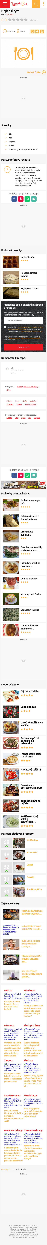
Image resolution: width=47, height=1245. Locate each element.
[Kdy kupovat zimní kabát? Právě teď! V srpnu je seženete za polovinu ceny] (13, 1067)
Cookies (11, 1234)
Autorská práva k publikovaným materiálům (23, 1228)
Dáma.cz (9, 1025)
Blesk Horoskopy (13, 1130)
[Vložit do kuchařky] (32, 31)
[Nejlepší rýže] (23, 68)
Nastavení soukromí (23, 1234)
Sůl (29, 418)
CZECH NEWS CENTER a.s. (29, 1225)
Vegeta (37, 418)
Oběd (24, 401)
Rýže (9, 390)
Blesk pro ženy (32, 1025)
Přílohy (9, 401)
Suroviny (6, 125)
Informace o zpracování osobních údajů (22, 1232)
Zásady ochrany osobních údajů (30, 338)
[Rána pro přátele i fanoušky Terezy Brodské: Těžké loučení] (13, 996)
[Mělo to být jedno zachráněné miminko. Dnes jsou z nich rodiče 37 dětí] (33, 1102)
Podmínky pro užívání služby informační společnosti (24, 1230)
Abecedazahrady (33, 1130)
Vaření (19, 404)
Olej (16, 418)
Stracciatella (32, 852)
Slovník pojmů (30, 404)
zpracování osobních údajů (32, 331)
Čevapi (30, 865)
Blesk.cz (28, 1060)
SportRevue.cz (12, 1095)
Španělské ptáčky (34, 889)
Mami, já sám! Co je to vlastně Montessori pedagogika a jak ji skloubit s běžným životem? (33, 1011)
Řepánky (30, 877)
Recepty (10, 14)
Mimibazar (30, 990)
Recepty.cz (5, 1169)
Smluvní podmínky (14, 338)
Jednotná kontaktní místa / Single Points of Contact (23, 1235)
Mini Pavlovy (32, 840)
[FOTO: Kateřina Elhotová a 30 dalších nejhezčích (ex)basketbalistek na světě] (13, 1103)
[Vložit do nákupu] (37, 31)
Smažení (10, 404)
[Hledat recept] (36, 4)
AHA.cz (8, 990)
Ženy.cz (8, 1060)
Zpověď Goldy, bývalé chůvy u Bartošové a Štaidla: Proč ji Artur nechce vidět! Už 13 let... (33, 1081)
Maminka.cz (30, 1095)
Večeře (33, 401)
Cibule (9, 418)
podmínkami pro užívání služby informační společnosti (25, 328)
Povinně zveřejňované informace (23, 1237)
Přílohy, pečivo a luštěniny (27, 386)
